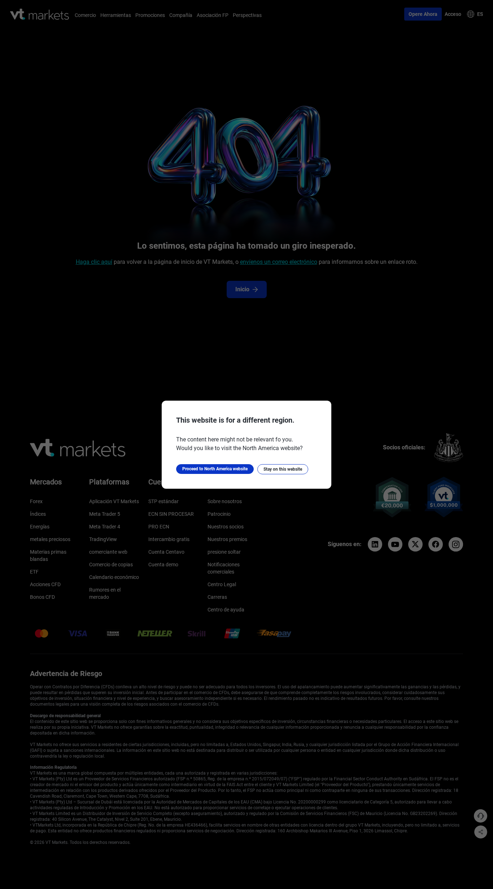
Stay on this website (282, 469)
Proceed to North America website (215, 468)
